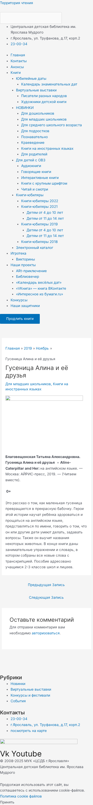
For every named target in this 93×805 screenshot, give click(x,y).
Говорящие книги (36, 172)
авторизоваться (46, 633)
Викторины (25, 259)
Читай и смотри (34, 189)
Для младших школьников (44, 119)
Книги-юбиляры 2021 (39, 206)
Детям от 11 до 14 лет (45, 218)
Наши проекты (23, 265)
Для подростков (35, 131)
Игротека (18, 253)
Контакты (19, 61)
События (18, 701)
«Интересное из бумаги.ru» (39, 294)
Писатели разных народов (44, 96)
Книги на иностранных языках (47, 148)
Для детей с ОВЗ (30, 160)
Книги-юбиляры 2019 (39, 224)
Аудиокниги (31, 166)
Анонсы (17, 67)
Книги (16, 72)
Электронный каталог (34, 248)
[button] (52, 73)
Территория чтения (16, 3)
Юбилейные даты (31, 78)
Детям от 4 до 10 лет (45, 212)
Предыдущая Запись (46, 585)
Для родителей (34, 154)
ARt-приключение (31, 271)
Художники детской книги (43, 102)
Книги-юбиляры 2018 (39, 242)
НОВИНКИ (25, 108)
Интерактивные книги (40, 178)
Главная (18, 55)
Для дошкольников (37, 113)
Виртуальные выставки (36, 90)
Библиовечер (27, 276)
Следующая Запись (46, 597)
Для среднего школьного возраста (51, 125)
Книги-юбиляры (29, 195)
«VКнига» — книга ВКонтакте (41, 288)
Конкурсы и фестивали (30, 695)
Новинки (18, 684)
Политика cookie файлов (21, 796)
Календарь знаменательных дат (49, 84)
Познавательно (34, 137)
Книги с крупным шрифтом (44, 183)
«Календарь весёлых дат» (38, 282)
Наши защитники (25, 306)
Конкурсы (19, 300)
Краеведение (32, 142)
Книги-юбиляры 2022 (39, 201)
